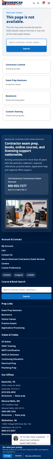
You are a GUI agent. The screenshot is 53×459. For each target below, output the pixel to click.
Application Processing (13, 327)
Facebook (6, 275)
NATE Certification (11, 350)
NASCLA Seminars (10, 354)
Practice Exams (9, 323)
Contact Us (7, 255)
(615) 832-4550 (9, 392)
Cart (4, 250)
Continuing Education (12, 359)
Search (26, 48)
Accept (7, 456)
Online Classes (9, 319)
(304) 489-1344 (9, 411)
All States (6, 341)
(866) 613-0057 (9, 430)
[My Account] (38, 3)
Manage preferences (33, 456)
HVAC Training (9, 346)
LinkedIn (30, 275)
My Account (7, 246)
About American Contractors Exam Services (23, 259)
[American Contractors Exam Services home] (12, 3)
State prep (20, 395)
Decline (18, 456)
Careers (5, 263)
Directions (7, 395)
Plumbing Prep (9, 367)
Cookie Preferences (11, 267)
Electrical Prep (9, 363)
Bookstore (7, 314)
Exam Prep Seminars (12, 310)
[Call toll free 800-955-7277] (34, 3)
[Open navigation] (48, 3)
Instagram (19, 275)
